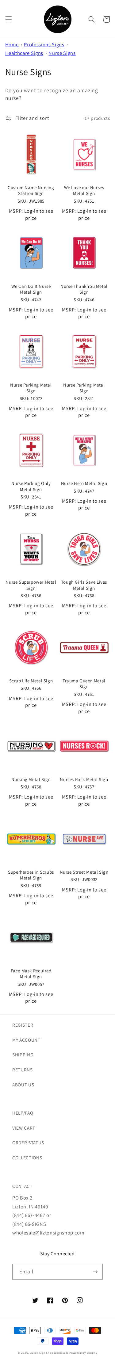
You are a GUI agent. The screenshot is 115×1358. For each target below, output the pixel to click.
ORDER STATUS (28, 1142)
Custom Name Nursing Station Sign (31, 190)
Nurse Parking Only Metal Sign (31, 486)
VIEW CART (23, 1128)
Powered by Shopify (83, 1353)
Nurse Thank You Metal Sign (84, 289)
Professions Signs (44, 44)
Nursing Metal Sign (31, 779)
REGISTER (22, 1025)
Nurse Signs (61, 53)
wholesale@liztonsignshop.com (48, 1232)
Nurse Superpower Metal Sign (31, 585)
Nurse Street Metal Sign (84, 872)
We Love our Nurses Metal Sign (84, 190)
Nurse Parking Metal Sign (31, 388)
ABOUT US (23, 1084)
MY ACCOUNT (26, 1040)
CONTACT (22, 1186)
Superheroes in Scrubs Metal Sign (31, 875)
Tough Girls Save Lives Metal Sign (84, 585)
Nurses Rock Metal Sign (84, 779)
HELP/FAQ (22, 1113)
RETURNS (22, 1069)
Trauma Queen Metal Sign (84, 684)
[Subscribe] (95, 1272)
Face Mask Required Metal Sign (31, 974)
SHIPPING (22, 1054)
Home (12, 44)
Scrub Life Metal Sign (31, 681)
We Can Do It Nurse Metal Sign (31, 289)
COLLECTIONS (27, 1157)
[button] (8, 19)
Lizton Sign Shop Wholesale (49, 1353)
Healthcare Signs (24, 53)
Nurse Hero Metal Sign (84, 483)
